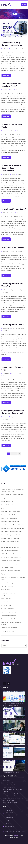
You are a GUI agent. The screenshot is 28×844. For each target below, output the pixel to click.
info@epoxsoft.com (9, 827)
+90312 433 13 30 (9, 817)
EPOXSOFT (16, 835)
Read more (6, 75)
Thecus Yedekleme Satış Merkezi (9, 628)
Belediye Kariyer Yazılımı (7, 501)
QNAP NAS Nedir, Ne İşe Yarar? (8, 554)
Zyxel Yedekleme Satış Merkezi (8, 615)
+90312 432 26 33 (9, 813)
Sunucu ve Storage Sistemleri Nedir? (9, 551)
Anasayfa (7, 17)
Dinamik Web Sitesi (5, 599)
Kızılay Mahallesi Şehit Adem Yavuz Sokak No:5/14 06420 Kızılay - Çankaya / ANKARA (15, 831)
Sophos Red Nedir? (5, 590)
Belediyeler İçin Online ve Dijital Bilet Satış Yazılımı (13, 528)
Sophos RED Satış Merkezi (7, 586)
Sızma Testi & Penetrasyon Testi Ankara (10, 583)
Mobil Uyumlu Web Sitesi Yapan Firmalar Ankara (12, 612)
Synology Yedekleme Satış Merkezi (9, 631)
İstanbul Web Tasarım (6, 574)
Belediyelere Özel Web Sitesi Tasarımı (10, 538)
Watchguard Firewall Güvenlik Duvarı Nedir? (11, 619)
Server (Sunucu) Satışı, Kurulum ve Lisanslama (12, 495)
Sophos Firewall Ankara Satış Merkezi (12, 794)
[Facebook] (4, 683)
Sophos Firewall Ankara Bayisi (10, 796)
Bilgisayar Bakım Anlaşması (17, 290)
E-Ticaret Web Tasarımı (6, 605)
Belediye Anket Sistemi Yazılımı (8, 515)
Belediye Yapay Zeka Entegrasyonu (9, 498)
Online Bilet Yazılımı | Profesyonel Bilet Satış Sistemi (13, 525)
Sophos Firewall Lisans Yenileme (10, 785)
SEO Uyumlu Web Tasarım (7, 609)
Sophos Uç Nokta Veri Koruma (10, 803)
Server (12, 49)
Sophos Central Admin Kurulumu (9, 564)
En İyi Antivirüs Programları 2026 (9, 518)
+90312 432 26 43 (9, 815)
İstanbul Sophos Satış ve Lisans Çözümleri (11, 557)
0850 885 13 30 (8, 823)
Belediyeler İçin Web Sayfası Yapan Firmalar (11, 532)
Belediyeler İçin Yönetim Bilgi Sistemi (10, 522)
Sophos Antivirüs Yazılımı (7, 567)
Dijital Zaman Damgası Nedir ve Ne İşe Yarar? (12, 511)
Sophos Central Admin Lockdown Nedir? (10, 571)
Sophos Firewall (6, 781)
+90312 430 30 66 (9, 811)
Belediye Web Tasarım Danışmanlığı (9, 505)
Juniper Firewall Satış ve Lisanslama (9, 508)
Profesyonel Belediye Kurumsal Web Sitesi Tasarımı (13, 535)
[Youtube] (8, 683)
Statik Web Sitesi (5, 602)
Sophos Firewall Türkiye (8, 783)
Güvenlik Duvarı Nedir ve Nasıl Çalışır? (10, 542)
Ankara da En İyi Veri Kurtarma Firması (10, 561)
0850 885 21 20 (8, 821)
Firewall (12, 131)
